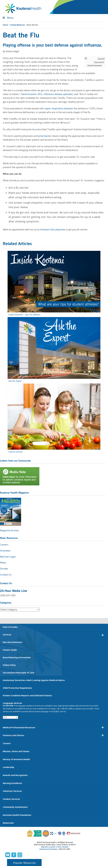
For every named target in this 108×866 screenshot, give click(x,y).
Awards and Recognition (15, 775)
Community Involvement (15, 807)
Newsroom (8, 823)
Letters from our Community (15, 460)
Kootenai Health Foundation (17, 815)
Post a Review (62, 847)
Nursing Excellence (12, 783)
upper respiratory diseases (58, 108)
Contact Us (6, 574)
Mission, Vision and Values (16, 751)
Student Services (11, 799)
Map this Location (48, 847)
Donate (4, 568)
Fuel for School (15, 451)
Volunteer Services (12, 791)
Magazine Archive (9, 530)
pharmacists (44, 135)
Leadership (8, 767)
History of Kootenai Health (16, 759)
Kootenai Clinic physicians (53, 229)
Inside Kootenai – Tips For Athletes (24, 314)
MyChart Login (8, 556)
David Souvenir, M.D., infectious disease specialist (47, 94)
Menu (10, 17)
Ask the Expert (15, 381)
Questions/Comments (48, 849)
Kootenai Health (23, 8)
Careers (4, 544)
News (3, 562)
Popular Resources (24, 862)
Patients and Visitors (13, 735)
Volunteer (5, 550)
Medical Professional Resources (19, 727)
